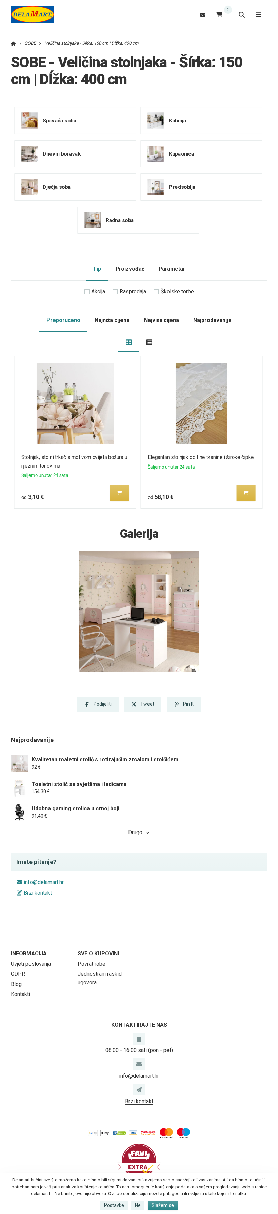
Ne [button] (138, 1205)
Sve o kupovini (98, 953)
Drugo (135, 832)
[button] (119, 493)
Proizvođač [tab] (130, 269)
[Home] (32, 14)
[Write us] (139, 1089)
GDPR (18, 974)
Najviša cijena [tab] (161, 320)
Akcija (98, 291)
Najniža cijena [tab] (112, 320)
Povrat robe (91, 964)
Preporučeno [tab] (63, 320)
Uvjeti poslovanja (31, 964)
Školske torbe (177, 291)
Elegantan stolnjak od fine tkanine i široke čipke (200, 457)
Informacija (29, 953)
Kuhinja (177, 121)
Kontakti (20, 994)
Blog (16, 984)
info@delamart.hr (44, 882)
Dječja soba (57, 187)
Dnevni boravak (62, 154)
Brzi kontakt (38, 893)
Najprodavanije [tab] (212, 320)
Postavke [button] (114, 1205)
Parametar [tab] (172, 269)
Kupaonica (181, 154)
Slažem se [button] (163, 1205)
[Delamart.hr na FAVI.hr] (139, 1160)
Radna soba (120, 220)
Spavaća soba (59, 121)
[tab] (128, 342)
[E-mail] (203, 14)
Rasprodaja (133, 291)
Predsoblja (182, 187)
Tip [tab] (97, 269)
